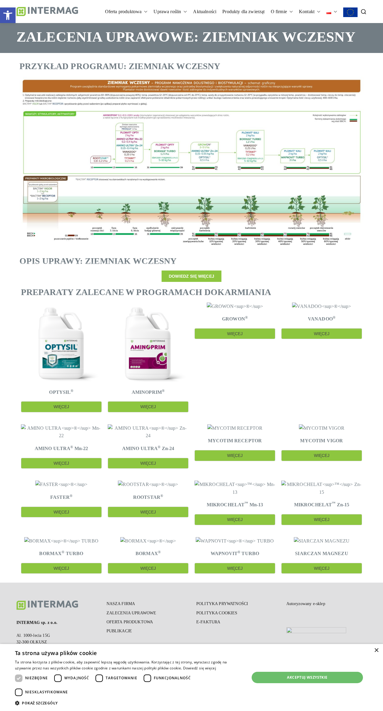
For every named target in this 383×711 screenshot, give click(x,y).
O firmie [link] (279, 11)
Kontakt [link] (306, 11)
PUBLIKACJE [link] (119, 631)
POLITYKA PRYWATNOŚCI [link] (222, 603)
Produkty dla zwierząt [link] (243, 11)
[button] (145, 12)
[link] (8, 15)
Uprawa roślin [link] (167, 11)
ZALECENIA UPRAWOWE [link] (131, 613)
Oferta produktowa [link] (123, 11)
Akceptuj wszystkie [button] (307, 677)
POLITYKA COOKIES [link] (217, 613)
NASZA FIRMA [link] (121, 603)
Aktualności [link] (204, 11)
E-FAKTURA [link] (208, 622)
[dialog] (191, 677)
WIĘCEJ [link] (61, 406)
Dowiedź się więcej (199, 668)
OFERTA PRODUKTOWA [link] (130, 622)
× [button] (376, 650)
